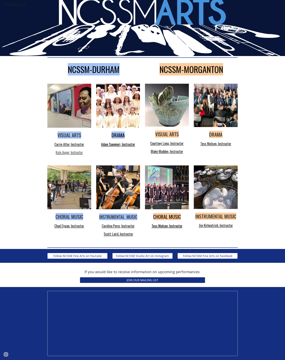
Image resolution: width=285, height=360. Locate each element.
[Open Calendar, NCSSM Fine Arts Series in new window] (231, 295)
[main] (93, 69)
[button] (6, 354)
